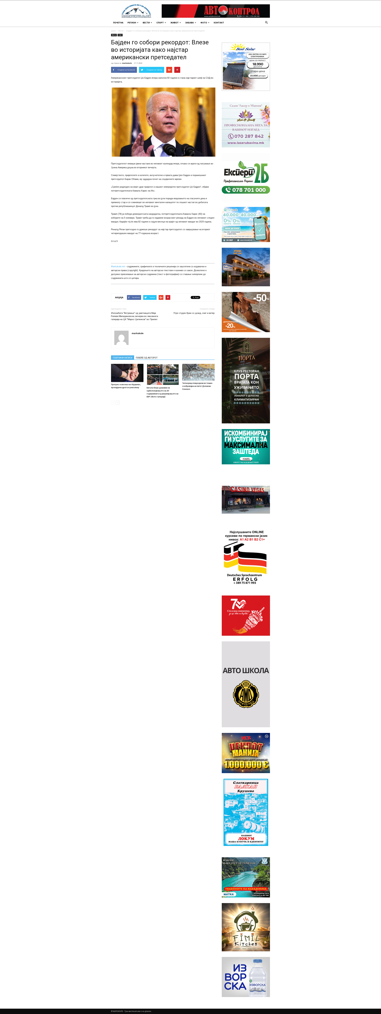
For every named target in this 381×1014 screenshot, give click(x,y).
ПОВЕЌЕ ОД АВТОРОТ (147, 358)
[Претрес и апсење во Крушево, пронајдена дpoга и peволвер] (127, 373)
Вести (146, 22)
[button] (266, 22)
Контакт (219, 22)
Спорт (160, 22)
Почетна (118, 22)
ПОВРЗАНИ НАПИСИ (122, 358)
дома (113, 30)
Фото (203, 22)
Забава (189, 22)
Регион (132, 22)
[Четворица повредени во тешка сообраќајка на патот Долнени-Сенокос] (198, 372)
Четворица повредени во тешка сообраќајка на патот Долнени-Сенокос (197, 386)
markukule (127, 63)
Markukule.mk (118, 266)
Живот (174, 22)
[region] (246, 67)
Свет (120, 35)
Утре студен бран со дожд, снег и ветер (194, 313)
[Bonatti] (246, 312)
